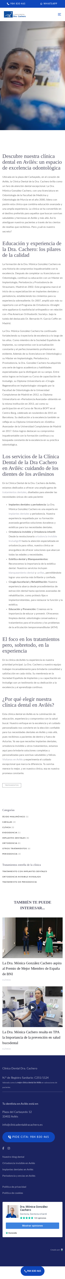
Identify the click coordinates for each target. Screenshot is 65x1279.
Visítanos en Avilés (12, 759)
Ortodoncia (9, 843)
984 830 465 (34, 1271)
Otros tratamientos (14, 848)
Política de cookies (12, 1193)
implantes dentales (19, 514)
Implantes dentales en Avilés (17, 1169)
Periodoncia (9, 854)
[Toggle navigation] (51, 14)
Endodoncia (9, 833)
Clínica (6, 115)
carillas (40, 573)
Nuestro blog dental (13, 1157)
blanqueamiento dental (21, 573)
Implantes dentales (14, 838)
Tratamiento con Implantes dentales (24, 871)
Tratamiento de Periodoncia (19, 882)
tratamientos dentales (14, 492)
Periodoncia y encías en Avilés (18, 1176)
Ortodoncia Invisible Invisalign (21, 877)
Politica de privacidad (14, 1187)
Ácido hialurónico (13, 817)
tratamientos (12, 785)
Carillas (7, 822)
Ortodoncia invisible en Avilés (18, 1163)
